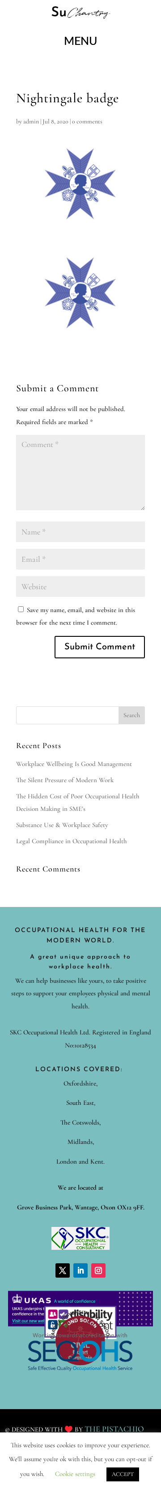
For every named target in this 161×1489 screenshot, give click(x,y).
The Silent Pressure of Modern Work (65, 780)
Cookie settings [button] (75, 1474)
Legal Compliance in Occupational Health (71, 841)
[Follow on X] (62, 1270)
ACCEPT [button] (123, 1474)
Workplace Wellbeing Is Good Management (74, 764)
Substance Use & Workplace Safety (62, 825)
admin (31, 121)
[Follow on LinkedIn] (80, 1270)
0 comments (87, 121)
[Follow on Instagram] (98, 1270)
